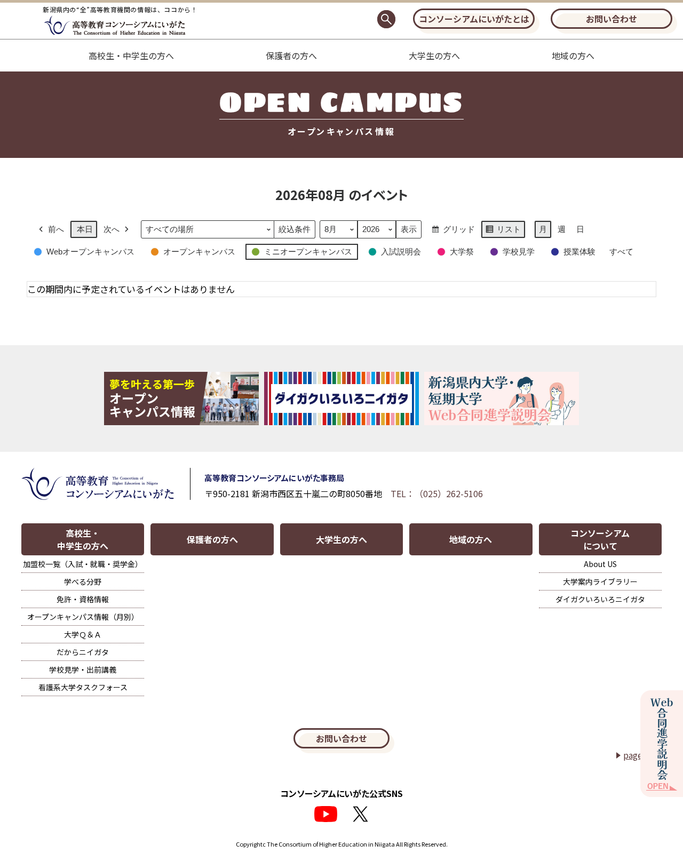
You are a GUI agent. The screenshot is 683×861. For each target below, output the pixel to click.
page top (641, 754)
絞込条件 (294, 231)
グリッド (453, 231)
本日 (85, 229)
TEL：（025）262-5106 (437, 493)
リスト (503, 231)
